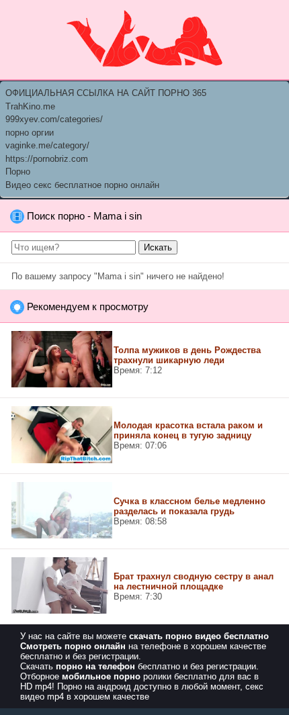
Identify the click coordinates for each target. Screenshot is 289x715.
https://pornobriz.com (46, 159)
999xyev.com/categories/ (54, 119)
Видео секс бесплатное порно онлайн (82, 185)
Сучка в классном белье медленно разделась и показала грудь (189, 506)
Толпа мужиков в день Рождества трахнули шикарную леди (187, 355)
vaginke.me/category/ (47, 145)
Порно (17, 171)
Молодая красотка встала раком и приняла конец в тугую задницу (188, 430)
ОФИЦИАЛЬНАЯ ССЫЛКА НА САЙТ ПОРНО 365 (105, 93)
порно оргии (29, 133)
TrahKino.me (30, 106)
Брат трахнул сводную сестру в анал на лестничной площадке (194, 581)
